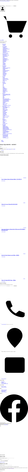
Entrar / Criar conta (3, 386)
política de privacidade (11, 468)
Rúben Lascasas (6, 424)
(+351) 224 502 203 (3, 324)
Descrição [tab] (2, 150)
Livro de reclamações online (4, 383)
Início (2, 140)
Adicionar (1, 148)
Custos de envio (3, 391)
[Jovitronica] (14, 296)
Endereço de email (2, 465)
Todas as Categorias (2, 42)
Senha (1, 459)
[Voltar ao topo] (0, 425)
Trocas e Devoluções (3, 390)
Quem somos (2, 381)
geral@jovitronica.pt (3, 378)
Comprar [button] (4, 180)
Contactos (2, 141)
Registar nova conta (2, 469)
